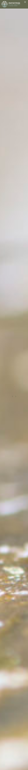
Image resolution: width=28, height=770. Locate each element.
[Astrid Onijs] (10, 7)
